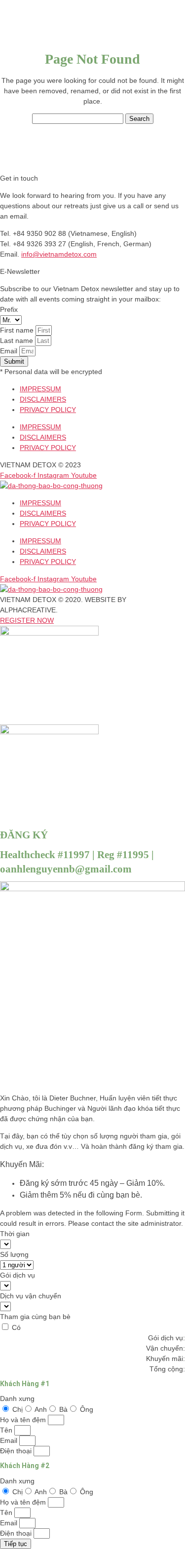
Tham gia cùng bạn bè (35, 1317)
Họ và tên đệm (24, 1420)
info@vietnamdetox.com (59, 254)
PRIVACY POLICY (48, 410)
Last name (17, 340)
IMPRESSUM (40, 389)
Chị (17, 1409)
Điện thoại (17, 1451)
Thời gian (15, 1234)
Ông (86, 1409)
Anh (41, 1409)
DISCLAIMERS (43, 399)
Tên (7, 1430)
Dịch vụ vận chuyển (30, 1296)
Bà (63, 1409)
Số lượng (14, 1254)
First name (18, 330)
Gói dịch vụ (17, 1275)
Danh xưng (17, 1398)
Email (9, 351)
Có (16, 1327)
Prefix (9, 309)
